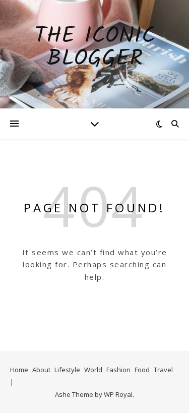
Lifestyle (67, 369)
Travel (163, 369)
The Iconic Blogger (94, 48)
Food (142, 369)
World (93, 369)
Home (19, 369)
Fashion (118, 369)
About (41, 369)
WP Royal (118, 394)
